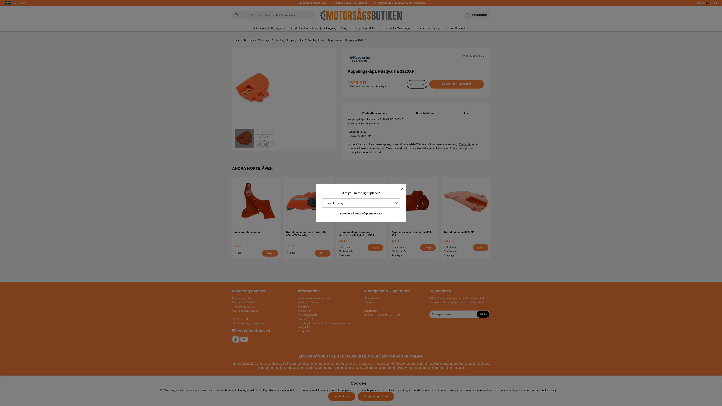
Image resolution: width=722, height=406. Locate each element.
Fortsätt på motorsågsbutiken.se (361, 213)
